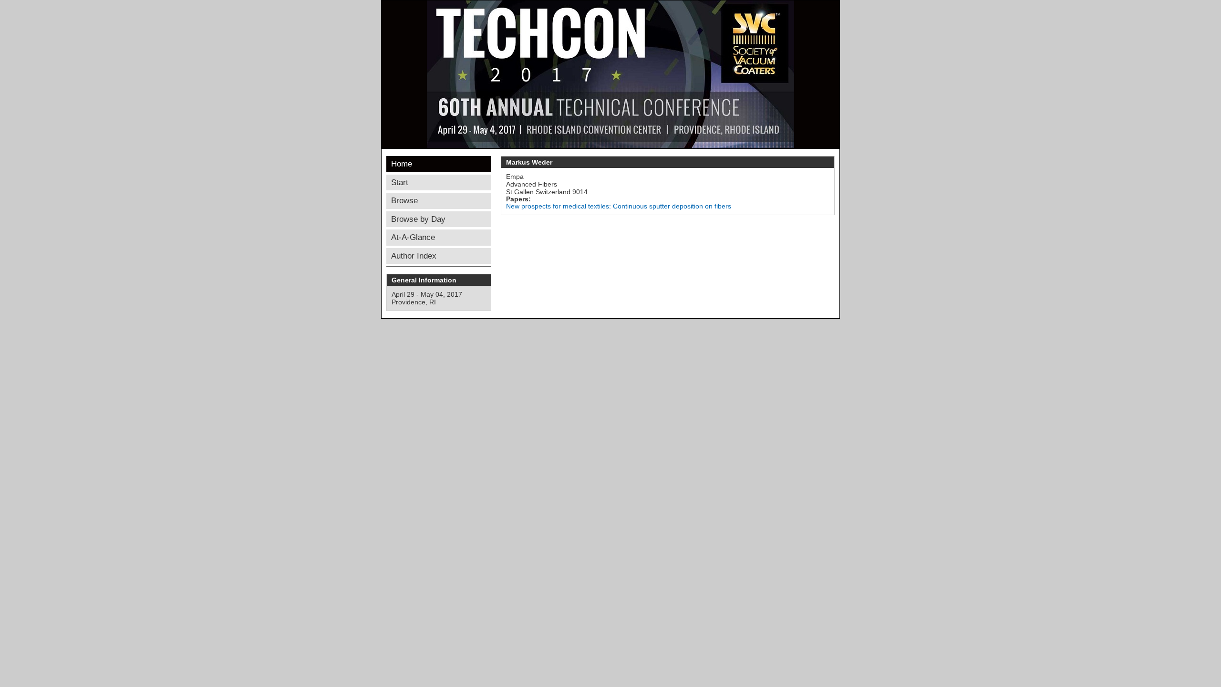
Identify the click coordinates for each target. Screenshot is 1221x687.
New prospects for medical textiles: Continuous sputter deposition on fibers (618, 206)
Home (401, 163)
